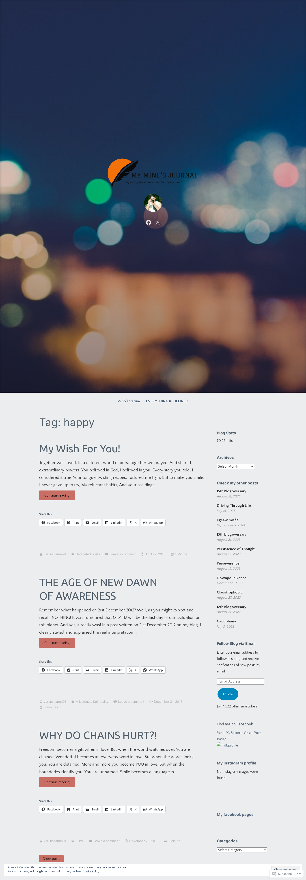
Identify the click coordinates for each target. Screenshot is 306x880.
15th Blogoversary (231, 491)
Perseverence (228, 563)
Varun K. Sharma (229, 733)
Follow (228, 694)
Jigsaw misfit (227, 520)
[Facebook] (148, 222)
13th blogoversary (232, 534)
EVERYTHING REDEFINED (167, 401)
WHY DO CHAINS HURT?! (98, 735)
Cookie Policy (91, 871)
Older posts (51, 859)
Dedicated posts (88, 554)
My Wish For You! (79, 448)
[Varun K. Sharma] (227, 745)
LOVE (80, 841)
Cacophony (226, 621)
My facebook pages (235, 814)
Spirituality (100, 701)
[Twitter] (157, 222)
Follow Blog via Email (236, 643)
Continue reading (54, 496)
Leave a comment (123, 554)
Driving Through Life (234, 505)
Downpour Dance (231, 578)
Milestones (83, 701)
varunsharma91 (55, 554)
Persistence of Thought (236, 549)
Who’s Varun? (129, 401)
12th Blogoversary (231, 607)
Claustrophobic (230, 592)
